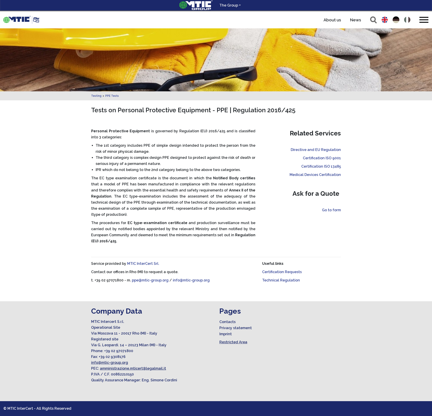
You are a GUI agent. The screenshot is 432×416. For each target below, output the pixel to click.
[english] (384, 19)
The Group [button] (228, 5)
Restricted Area (233, 342)
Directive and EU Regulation (316, 150)
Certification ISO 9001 (322, 158)
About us (332, 20)
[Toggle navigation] (424, 19)
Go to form (331, 210)
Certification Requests (282, 272)
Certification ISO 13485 (321, 166)
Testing (96, 95)
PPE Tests (112, 95)
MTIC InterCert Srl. (143, 263)
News (355, 20)
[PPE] (21, 20)
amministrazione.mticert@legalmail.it (133, 368)
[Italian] (407, 19)
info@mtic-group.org (191, 280)
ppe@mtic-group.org (150, 280)
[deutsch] (396, 19)
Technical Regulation (281, 280)
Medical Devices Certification (315, 175)
